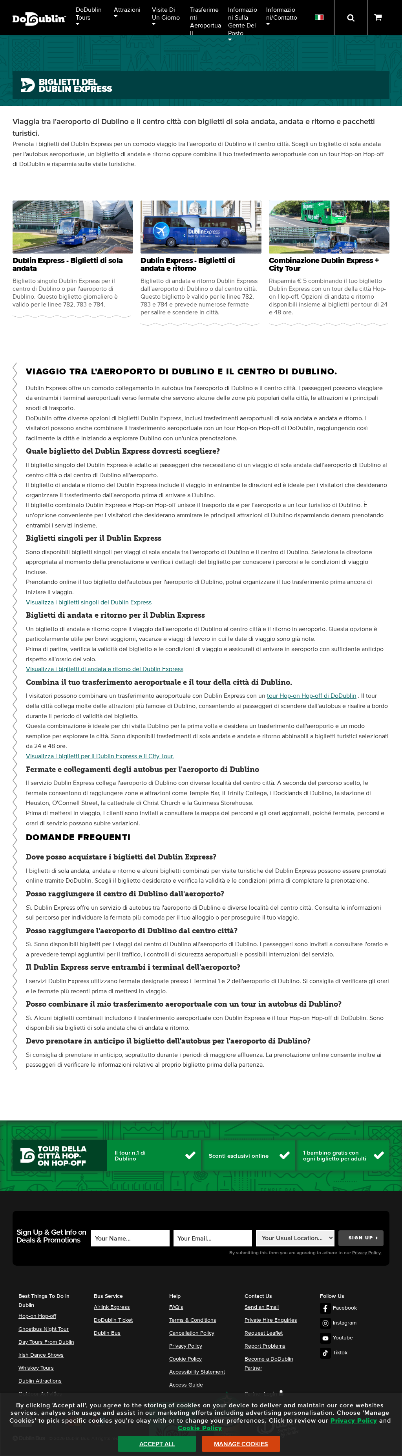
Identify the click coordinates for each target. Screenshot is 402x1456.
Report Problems (265, 1346)
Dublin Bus (107, 1333)
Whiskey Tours (36, 1368)
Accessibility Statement (197, 1372)
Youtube (343, 1338)
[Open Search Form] (351, 17)
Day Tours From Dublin (46, 1342)
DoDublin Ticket (113, 1320)
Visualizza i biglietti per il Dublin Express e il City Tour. (100, 756)
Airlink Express (112, 1307)
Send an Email (262, 1307)
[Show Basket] (385, 17)
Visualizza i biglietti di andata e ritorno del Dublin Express (104, 669)
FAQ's (176, 1307)
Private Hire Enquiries (271, 1320)
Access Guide (186, 1385)
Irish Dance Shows (41, 1355)
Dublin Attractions (40, 1381)
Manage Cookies (241, 1444)
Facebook (345, 1308)
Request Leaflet (264, 1333)
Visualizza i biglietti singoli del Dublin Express (89, 602)
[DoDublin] (39, 7)
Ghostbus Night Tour (43, 1329)
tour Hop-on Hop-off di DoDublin (311, 696)
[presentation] (73, 259)
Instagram (344, 1323)
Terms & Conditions (192, 1320)
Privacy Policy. (367, 1253)
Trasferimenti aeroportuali (205, 21)
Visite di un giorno (166, 14)
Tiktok (340, 1353)
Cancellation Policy (191, 1333)
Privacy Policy (185, 1346)
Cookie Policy (185, 1359)
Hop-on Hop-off (37, 1316)
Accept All (157, 1444)
